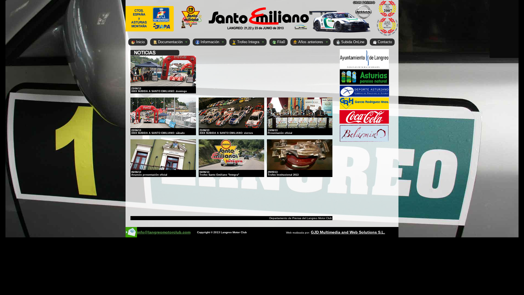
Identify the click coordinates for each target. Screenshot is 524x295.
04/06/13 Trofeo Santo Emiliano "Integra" (219, 173)
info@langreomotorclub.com (163, 232)
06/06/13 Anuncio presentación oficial (149, 173)
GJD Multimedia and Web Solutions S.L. (348, 232)
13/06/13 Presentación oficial (280, 131)
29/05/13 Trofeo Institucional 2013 (283, 173)
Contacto (385, 42)
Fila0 (281, 42)
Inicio (140, 42)
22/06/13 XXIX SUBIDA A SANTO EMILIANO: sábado (158, 131)
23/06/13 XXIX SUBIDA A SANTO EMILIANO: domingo (159, 90)
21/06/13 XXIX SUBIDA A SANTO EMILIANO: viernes (226, 131)
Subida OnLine (352, 42)
